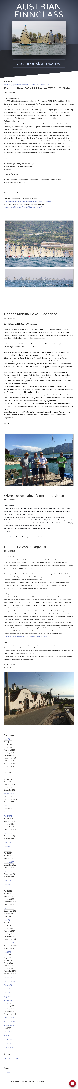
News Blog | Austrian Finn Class (16, 84)
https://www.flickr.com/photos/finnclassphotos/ (23, 207)
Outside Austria (27, 1059)
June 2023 (8, 846)
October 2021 (9, 908)
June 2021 (8, 920)
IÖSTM (16, 1059)
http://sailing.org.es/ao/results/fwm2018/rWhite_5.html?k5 (27, 201)
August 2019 (9, 985)
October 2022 (9, 871)
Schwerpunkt (40, 1059)
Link (11, 537)
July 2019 (7, 989)
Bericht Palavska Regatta (25, 547)
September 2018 (10, 1021)
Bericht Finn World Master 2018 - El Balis (37, 88)
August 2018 (9, 1025)
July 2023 (7, 842)
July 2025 (7, 770)
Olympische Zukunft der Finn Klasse (34, 496)
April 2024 (8, 816)
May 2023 (7, 850)
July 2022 (7, 880)
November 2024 (10, 794)
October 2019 (9, 977)
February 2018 (9, 1047)
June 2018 (35, 84)
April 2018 (45, 84)
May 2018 (7, 1036)
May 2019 (7, 996)
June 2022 (8, 884)
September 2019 (10, 981)
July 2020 (7, 952)
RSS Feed (7, 1072)
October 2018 (9, 1018)
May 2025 (7, 776)
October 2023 (9, 833)
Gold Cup (8, 1059)
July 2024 (7, 806)
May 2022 (7, 888)
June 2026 (8, 739)
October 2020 (9, 943)
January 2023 (9, 862)
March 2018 (8, 1043)
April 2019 (8, 1000)
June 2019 (8, 993)
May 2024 (7, 812)
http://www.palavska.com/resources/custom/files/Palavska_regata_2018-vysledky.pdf (27, 636)
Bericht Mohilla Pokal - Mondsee (30, 314)
